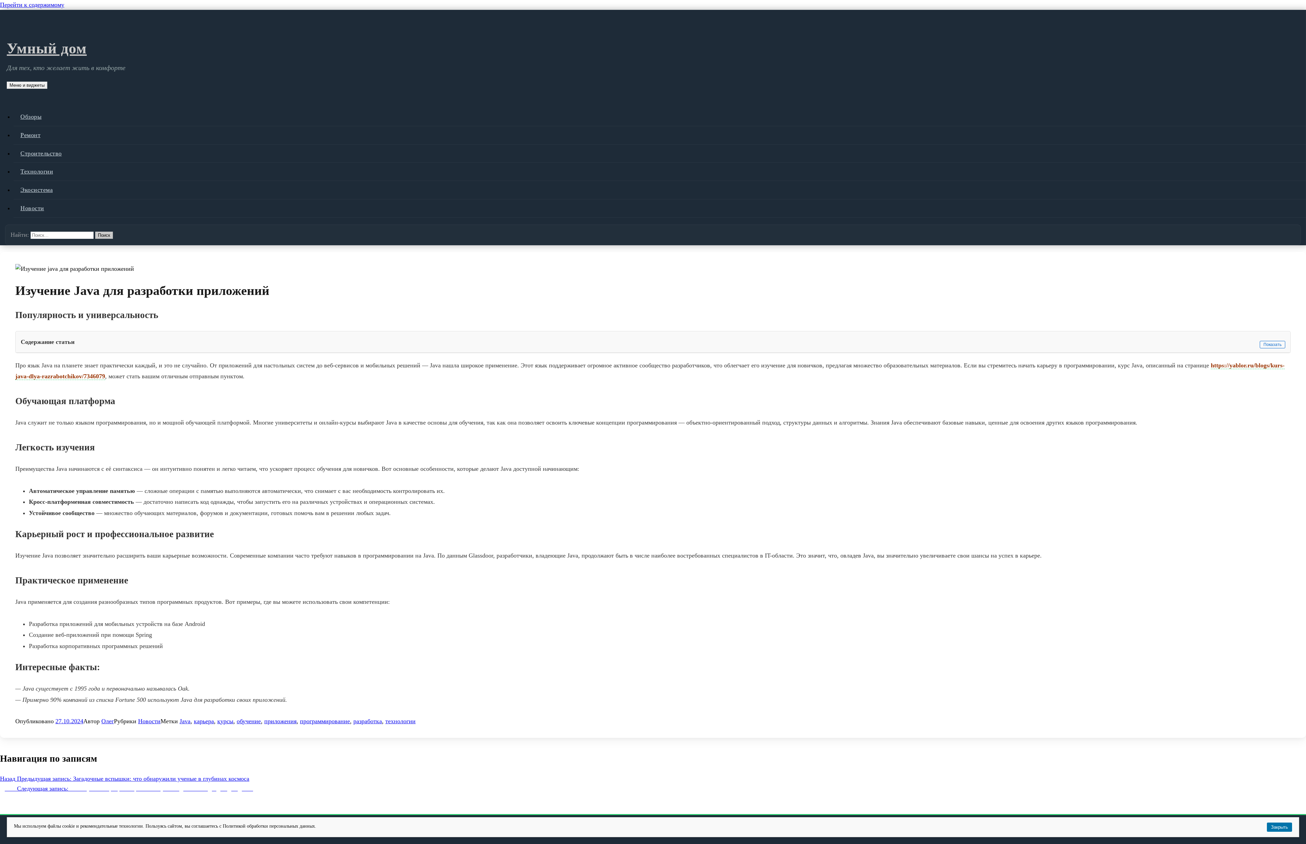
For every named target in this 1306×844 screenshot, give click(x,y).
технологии (400, 721)
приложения (280, 721)
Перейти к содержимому (32, 4)
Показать (1272, 344)
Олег (107, 721)
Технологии (36, 171)
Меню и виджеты (27, 85)
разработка (367, 721)
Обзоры (30, 116)
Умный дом (47, 48)
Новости (32, 208)
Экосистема (36, 189)
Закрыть (1279, 827)
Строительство (41, 153)
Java (185, 721)
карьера (204, 721)
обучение (249, 721)
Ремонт (30, 135)
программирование (325, 721)
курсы (225, 721)
